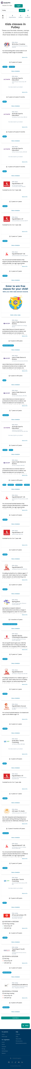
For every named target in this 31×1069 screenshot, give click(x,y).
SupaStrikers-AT (17, 183)
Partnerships (5, 1051)
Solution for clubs (7, 5)
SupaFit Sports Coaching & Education (20, 636)
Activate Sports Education (17, 79)
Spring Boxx (16, 601)
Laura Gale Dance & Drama (19, 323)
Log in (18, 6)
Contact (18, 1034)
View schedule (15, 71)
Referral (3, 1053)
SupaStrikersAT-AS (18, 254)
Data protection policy (21, 1043)
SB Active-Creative (18, 44)
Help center (18, 1038)
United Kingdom (16, 1058)
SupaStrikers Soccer (19, 706)
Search (22, 10)
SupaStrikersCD (17, 567)
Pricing (3, 1048)
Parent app (4, 1036)
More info (24, 57)
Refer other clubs (15, 315)
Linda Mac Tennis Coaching (18, 741)
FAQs (17, 1036)
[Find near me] (28, 10)
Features (4, 1046)
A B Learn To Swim (18, 811)
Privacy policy (19, 1041)
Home (3, 1044)
